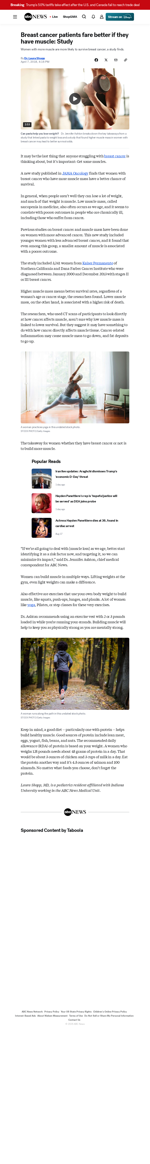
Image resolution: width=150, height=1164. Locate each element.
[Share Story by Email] (116, 60)
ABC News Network (32, 1011)
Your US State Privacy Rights (76, 1011)
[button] (15, 17)
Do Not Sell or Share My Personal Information (109, 1015)
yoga (31, 604)
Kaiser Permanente (97, 262)
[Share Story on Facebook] (96, 60)
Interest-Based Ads (25, 1015)
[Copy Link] (125, 60)
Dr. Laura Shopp (34, 58)
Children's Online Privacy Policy (110, 1011)
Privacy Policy (51, 1011)
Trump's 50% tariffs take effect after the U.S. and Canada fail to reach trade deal (75, 5)
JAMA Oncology (75, 173)
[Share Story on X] (106, 60)
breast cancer (115, 155)
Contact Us (74, 1019)
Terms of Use (76, 1015)
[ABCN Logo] (35, 16)
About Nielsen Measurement (52, 1015)
